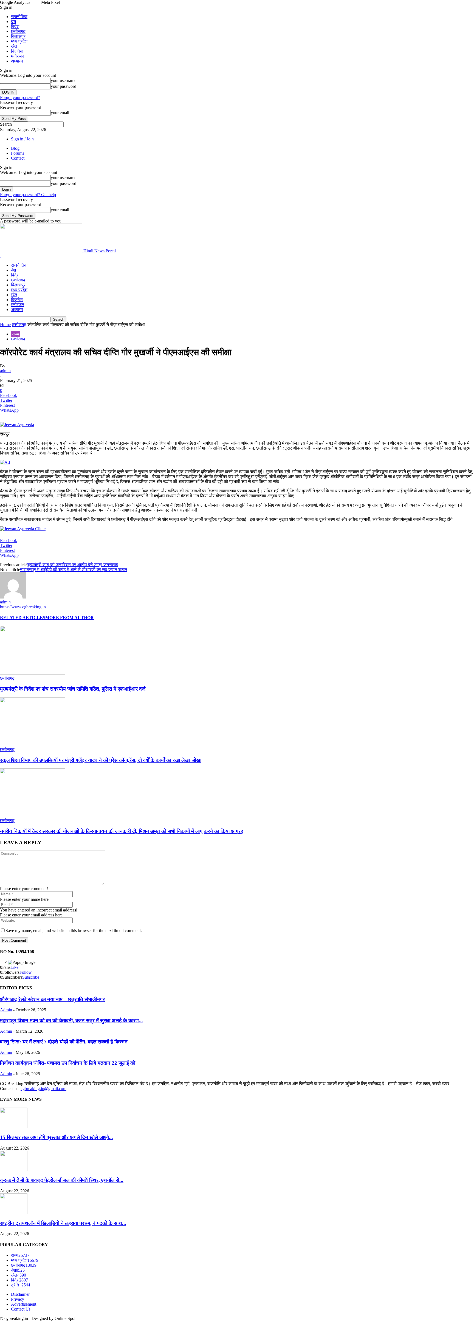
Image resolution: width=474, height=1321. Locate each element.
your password (63, 86)
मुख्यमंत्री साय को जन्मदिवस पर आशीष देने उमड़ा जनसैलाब (72, 564)
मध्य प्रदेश (19, 41)
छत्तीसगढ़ (18, 31)
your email (60, 112)
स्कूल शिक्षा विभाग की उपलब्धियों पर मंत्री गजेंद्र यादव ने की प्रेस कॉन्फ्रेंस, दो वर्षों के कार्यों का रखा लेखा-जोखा (100, 760)
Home (5, 324)
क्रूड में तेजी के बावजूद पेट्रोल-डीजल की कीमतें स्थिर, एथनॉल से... (61, 1180)
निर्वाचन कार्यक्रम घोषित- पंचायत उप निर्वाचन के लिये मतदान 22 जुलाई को (67, 1063)
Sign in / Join (22, 139)
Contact (17, 158)
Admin (6, 1009)
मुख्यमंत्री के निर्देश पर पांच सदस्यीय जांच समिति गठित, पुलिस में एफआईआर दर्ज (72, 689)
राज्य (15, 334)
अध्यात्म (17, 61)
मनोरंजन (17, 56)
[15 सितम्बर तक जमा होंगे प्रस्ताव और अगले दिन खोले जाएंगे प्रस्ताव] (13, 1126)
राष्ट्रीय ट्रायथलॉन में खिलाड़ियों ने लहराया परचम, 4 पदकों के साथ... (63, 1223)
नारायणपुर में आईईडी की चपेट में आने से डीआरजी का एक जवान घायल (73, 569)
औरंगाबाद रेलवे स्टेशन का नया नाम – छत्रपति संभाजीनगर (52, 999)
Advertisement (23, 1304)
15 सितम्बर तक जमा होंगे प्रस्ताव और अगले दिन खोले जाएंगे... (56, 1137)
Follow (25, 972)
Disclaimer (20, 1294)
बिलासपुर (18, 36)
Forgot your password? (20, 97)
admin (5, 370)
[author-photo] (13, 597)
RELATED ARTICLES (22, 617)
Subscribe (30, 977)
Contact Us (20, 1309)
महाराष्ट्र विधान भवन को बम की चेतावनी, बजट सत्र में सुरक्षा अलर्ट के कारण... (71, 1020)
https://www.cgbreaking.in (23, 607)
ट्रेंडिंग (20, 1285)
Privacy (17, 1299)
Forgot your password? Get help (28, 194)
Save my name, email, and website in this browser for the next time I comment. (73, 930)
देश (13, 21)
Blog (15, 148)
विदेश (15, 26)
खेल (14, 46)
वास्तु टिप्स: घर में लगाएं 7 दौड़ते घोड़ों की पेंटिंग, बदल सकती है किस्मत (64, 1042)
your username (63, 80)
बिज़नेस (17, 51)
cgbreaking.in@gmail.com (43, 1088)
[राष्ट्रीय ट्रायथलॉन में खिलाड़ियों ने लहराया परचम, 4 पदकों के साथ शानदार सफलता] (13, 1212)
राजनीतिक (19, 16)
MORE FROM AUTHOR (69, 617)
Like (14, 967)
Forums (17, 153)
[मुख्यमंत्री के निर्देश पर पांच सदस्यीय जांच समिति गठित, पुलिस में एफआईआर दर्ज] (32, 673)
